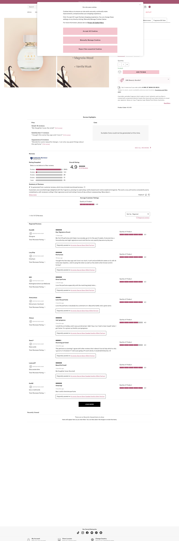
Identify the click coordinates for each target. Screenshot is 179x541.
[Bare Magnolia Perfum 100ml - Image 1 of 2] (30, 52)
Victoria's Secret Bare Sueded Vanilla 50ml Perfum (88, 396)
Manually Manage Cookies (90, 40)
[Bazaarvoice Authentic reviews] (39, 158)
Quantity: (121, 60)
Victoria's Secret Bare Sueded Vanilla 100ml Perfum (88, 333)
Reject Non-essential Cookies (90, 49)
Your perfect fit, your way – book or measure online (89, 2)
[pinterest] (96, 532)
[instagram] (82, 532)
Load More (89, 404)
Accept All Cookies (90, 31)
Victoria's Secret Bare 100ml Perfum (83, 270)
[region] (90, 29)
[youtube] (92, 532)
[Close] (140, 4)
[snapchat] (101, 532)
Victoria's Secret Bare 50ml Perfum (82, 245)
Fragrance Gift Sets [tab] (160, 20)
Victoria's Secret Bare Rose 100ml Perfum (84, 310)
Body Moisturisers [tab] (145, 20)
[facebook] (87, 532)
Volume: (120, 51)
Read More (167, 103)
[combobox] (139, 214)
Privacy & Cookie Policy (96, 22)
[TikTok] (78, 532)
